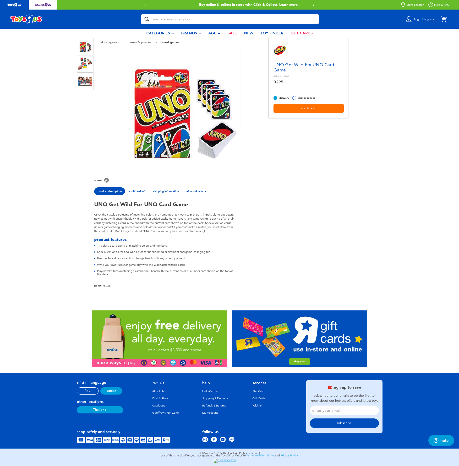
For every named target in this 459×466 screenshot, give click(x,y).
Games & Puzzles (140, 42)
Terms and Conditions (260, 455)
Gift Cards (258, 398)
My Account (210, 412)
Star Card (258, 391)
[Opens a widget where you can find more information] (441, 441)
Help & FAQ (441, 4)
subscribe (344, 423)
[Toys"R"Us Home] (26, 19)
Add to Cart (309, 108)
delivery (284, 97)
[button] (314, 5)
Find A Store (160, 398)
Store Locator (415, 4)
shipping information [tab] (166, 191)
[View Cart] (443, 19)
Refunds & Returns (214, 405)
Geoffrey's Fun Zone (165, 412)
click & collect (306, 97)
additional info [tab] (137, 191)
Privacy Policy (289, 455)
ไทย (87, 390)
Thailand (100, 410)
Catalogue (158, 405)
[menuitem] (160, 33)
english (111, 390)
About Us (158, 391)
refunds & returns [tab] (196, 191)
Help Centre (210, 391)
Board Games (169, 42)
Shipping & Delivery (215, 398)
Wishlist (257, 405)
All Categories (110, 42)
